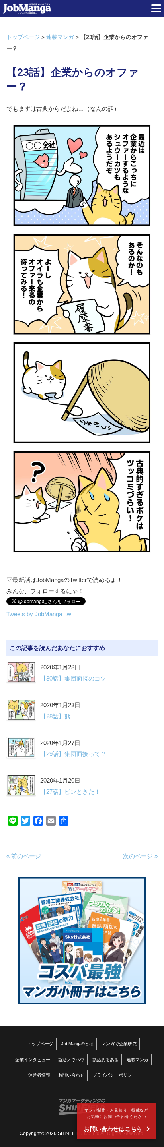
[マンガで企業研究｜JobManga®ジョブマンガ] (27, 8)
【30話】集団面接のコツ (73, 678)
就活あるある (105, 1059)
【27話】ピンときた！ (70, 791)
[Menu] (156, 8)
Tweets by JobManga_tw (38, 614)
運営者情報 (39, 1075)
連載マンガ (60, 37)
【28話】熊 (55, 716)
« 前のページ (23, 856)
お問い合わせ (71, 1075)
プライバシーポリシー (114, 1075)
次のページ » (140, 856)
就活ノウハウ (71, 1059)
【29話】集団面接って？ (73, 753)
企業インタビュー (32, 1059)
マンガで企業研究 (119, 1043)
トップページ (23, 37)
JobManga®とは (77, 1043)
